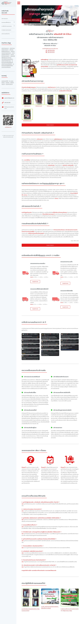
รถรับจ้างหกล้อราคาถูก (6, 61)
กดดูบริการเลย (35, 281)
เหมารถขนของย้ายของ (6, 67)
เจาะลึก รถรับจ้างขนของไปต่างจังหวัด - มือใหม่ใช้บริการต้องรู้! (50, 607)
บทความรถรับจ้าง (6, 33)
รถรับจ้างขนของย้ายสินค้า (7, 64)
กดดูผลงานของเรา (50, 125)
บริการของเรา (5, 18)
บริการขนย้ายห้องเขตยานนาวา (7, 50)
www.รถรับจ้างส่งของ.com (8, 137)
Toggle (18, 3)
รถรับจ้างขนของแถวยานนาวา (8, 49)
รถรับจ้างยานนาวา (5, 48)
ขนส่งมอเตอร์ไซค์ (5, 81)
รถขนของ (7, 82)
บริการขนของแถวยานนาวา (8, 53)
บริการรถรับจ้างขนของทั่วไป (7, 59)
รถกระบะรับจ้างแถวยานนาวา (8, 55)
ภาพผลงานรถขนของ (6, 30)
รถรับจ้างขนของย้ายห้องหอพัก (8, 64)
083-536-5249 (51, 50)
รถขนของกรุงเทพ (9, 84)
